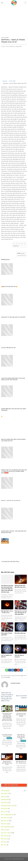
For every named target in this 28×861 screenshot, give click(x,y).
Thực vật (5, 823)
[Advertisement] (14, 22)
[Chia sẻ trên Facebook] (9, 670)
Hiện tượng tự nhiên (9, 805)
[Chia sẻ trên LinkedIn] (21, 670)
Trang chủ (4, 81)
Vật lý (4, 842)
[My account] (25, 2)
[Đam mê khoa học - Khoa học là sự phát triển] (14, 2)
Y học (4, 845)
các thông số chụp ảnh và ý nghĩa (7, 735)
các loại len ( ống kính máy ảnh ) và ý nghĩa (21, 715)
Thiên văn (6, 820)
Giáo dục (5, 802)
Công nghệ (6, 790)
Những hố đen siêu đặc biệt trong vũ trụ (7, 763)
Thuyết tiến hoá (7, 826)
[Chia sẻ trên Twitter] (12, 670)
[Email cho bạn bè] (15, 670)
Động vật (5, 799)
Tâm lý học (6, 817)
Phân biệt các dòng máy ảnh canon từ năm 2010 (21, 736)
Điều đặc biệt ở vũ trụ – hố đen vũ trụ (21, 762)
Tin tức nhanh (5, 37)
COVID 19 (6, 793)
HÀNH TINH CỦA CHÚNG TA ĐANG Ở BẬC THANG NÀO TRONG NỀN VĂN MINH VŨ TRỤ (7, 696)
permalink (8, 677)
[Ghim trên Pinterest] (18, 670)
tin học (5, 829)
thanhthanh (18, 46)
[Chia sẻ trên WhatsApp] (6, 670)
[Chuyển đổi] (26, 790)
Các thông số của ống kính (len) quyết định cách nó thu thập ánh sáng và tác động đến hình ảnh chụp (7, 717)
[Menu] (2, 3)
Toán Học (6, 835)
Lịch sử (5, 811)
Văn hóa (5, 838)
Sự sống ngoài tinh (8, 814)
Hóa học (5, 808)
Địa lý (4, 796)
